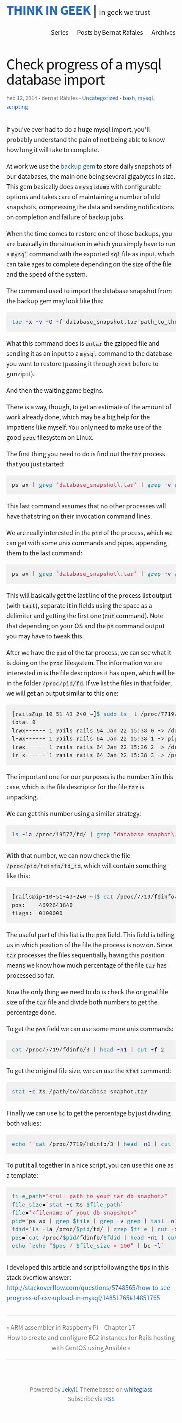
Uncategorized (100, 98)
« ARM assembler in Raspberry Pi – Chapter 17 (70, 1327)
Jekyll (69, 1389)
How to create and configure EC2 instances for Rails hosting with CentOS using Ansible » (91, 1342)
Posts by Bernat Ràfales (110, 32)
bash (129, 98)
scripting (17, 107)
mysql (145, 98)
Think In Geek (48, 10)
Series (60, 32)
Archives (164, 32)
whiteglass (138, 1389)
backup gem (78, 166)
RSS (109, 1399)
